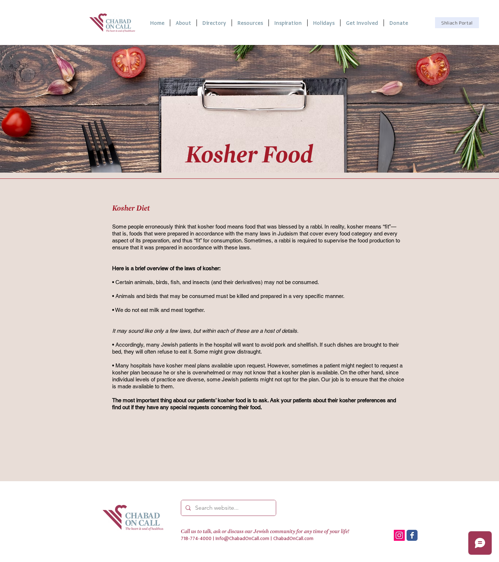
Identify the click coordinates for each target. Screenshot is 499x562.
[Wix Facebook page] (412, 535)
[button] (250, 22)
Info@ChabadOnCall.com (242, 538)
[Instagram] (399, 535)
